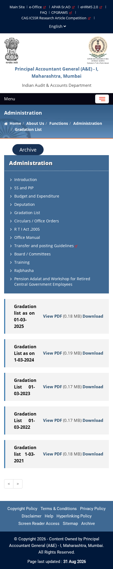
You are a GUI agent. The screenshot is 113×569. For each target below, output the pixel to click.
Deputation (24, 204)
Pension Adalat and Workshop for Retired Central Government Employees (52, 281)
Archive (27, 149)
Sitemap (70, 523)
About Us (35, 123)
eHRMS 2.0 (90, 6)
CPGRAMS (60, 12)
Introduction (25, 179)
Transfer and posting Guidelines (44, 245)
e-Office (36, 6)
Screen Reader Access (39, 523)
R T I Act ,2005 (27, 229)
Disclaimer (31, 516)
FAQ (43, 12)
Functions (58, 123)
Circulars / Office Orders (36, 220)
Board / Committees (32, 254)
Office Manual (27, 237)
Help (49, 516)
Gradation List (27, 212)
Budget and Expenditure (36, 196)
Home (15, 123)
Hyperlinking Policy (74, 516)
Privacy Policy (93, 508)
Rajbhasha (24, 270)
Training (22, 262)
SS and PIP (23, 187)
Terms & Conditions (59, 508)
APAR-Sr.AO (62, 6)
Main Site (17, 6)
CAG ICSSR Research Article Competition (54, 17)
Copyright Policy (22, 508)
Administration (87, 123)
